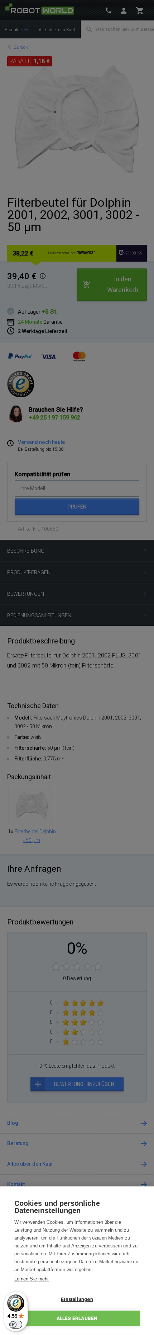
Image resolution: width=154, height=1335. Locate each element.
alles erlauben (77, 1318)
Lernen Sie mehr (31, 1279)
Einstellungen (77, 1299)
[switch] (15, 1325)
